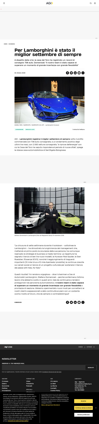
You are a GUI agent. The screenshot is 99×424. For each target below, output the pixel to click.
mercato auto (30, 129)
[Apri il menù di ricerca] (91, 3)
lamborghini (19, 129)
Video (28, 381)
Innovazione (6, 390)
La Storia (53, 386)
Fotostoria (30, 384)
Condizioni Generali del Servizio (51, 372)
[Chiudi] (96, 408)
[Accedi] (95, 3)
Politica (4, 388)
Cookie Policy (55, 390)
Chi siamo (54, 381)
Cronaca (5, 381)
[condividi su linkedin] (75, 72)
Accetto (83, 401)
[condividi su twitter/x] (71, 72)
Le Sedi (53, 384)
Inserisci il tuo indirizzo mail (13, 363)
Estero (4, 384)
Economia (12, 44)
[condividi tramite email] (79, 72)
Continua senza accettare (83, 408)
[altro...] (82, 72)
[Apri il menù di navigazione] (4, 3)
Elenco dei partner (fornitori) (50, 405)
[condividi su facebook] (67, 72)
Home (5, 44)
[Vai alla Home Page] (49, 3)
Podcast (29, 386)
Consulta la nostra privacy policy (18, 421)
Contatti (53, 388)
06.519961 (80, 390)
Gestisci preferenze (83, 415)
